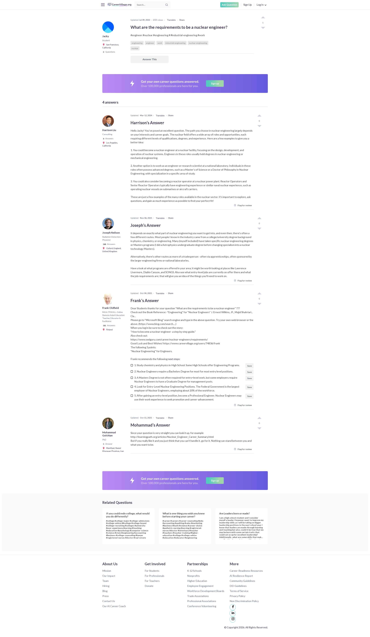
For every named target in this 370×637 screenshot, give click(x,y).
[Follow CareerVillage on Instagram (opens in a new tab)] (233, 619)
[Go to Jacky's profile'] (108, 28)
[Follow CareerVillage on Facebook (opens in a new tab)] (233, 607)
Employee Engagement (200, 585)
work (160, 43)
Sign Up (247, 4)
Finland (109, 329)
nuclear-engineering (198, 43)
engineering (137, 43)
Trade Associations (198, 596)
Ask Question (229, 4)
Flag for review (243, 205)
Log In (260, 4)
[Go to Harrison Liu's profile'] (108, 122)
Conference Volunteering (201, 606)
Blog (105, 591)
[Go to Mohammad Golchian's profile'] (108, 424)
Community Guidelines (242, 580)
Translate (171, 20)
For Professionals (154, 575)
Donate (149, 585)
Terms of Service (239, 591)
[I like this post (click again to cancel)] (262, 17)
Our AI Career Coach (114, 606)
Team (105, 580)
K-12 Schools (194, 570)
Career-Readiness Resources (246, 570)
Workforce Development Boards (205, 591)
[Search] (166, 4)
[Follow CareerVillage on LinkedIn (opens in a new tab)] (233, 613)
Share (182, 20)
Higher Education (197, 580)
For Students (152, 570)
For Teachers (152, 580)
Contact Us (108, 601)
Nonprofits (193, 575)
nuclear (135, 48)
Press (105, 596)
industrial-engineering (175, 43)
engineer (150, 43)
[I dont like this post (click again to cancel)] (262, 27)
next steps (174, 359)
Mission (106, 570)
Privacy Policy (237, 596)
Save (249, 366)
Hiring (105, 585)
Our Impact (108, 575)
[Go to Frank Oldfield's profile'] (108, 299)
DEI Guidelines (238, 585)
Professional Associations (201, 601)
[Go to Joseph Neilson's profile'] (108, 224)
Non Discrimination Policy (244, 601)
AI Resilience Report (241, 575)
